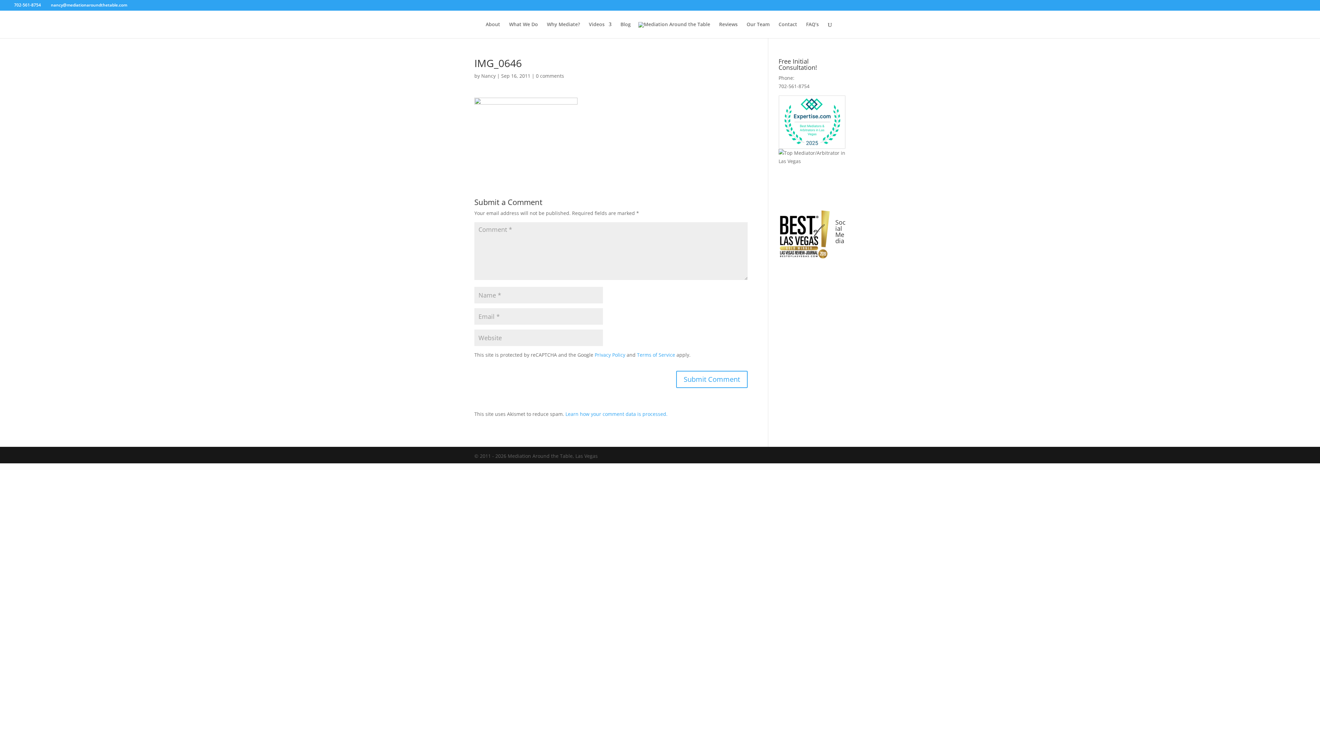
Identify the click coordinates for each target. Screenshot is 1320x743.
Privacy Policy (610, 355)
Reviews (728, 25)
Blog (625, 25)
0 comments (550, 76)
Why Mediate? (563, 25)
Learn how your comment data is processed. (616, 414)
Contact (788, 25)
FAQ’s (812, 25)
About (493, 25)
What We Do (523, 25)
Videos (597, 25)
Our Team (758, 25)
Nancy (488, 76)
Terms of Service (656, 355)
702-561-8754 (28, 5)
